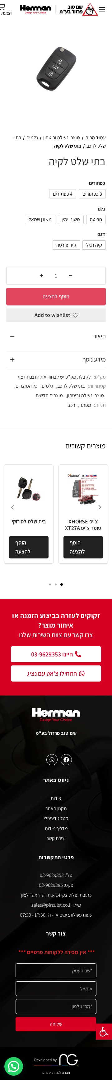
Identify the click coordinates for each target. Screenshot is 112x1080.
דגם (101, 234)
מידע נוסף (94, 359)
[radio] (92, 193)
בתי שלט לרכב (71, 385)
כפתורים (97, 183)
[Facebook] (66, 759)
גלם (101, 209)
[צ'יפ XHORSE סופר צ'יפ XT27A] (83, 489)
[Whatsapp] (52, 759)
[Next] (99, 507)
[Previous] (12, 507)
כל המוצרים (27, 385)
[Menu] (102, 9)
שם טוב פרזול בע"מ (56, 733)
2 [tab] (56, 584)
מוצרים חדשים (49, 395)
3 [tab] (50, 584)
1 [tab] (61, 584)
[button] (104, 1032)
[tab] (56, 336)
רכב (71, 405)
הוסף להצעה (56, 296)
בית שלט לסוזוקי (29, 521)
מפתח (85, 405)
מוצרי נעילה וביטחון (61, 137)
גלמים (32, 137)
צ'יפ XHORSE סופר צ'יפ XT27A (83, 525)
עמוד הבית (95, 137)
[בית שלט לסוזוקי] (28, 489)
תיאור (99, 336)
